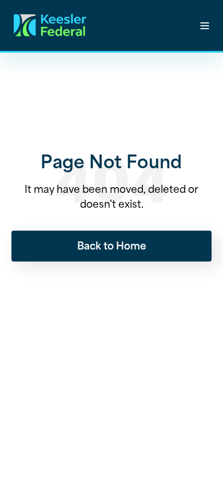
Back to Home (111, 245)
